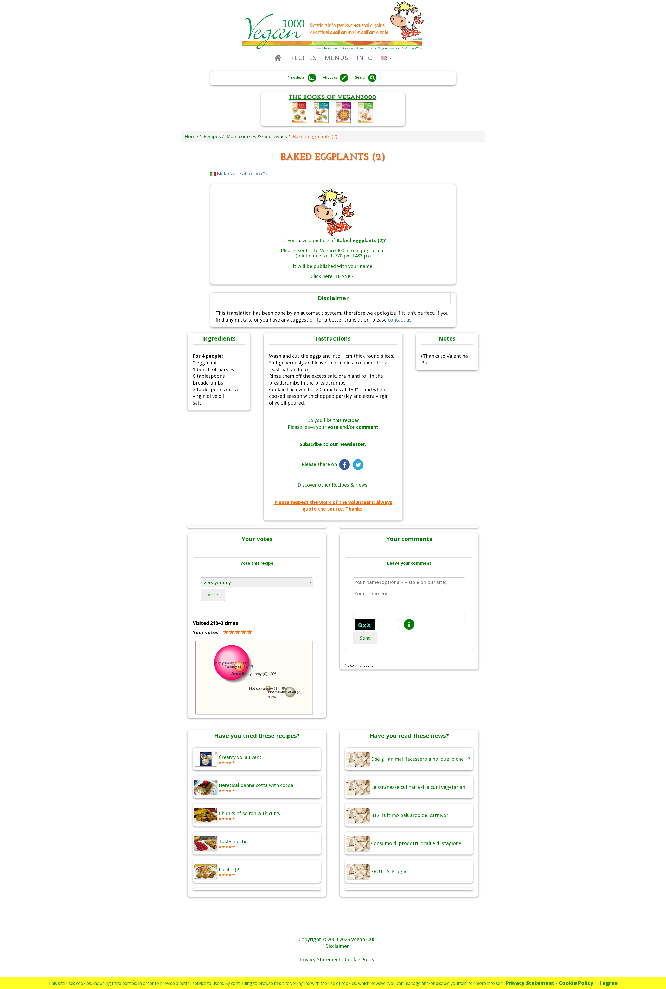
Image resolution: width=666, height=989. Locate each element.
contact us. (400, 320)
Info (365, 58)
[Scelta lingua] (386, 58)
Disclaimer (337, 946)
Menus (337, 58)
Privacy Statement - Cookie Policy (549, 982)
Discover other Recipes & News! (333, 485)
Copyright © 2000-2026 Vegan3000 (337, 939)
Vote (213, 594)
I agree (609, 982)
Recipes (303, 58)
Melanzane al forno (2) (241, 174)
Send (365, 638)
